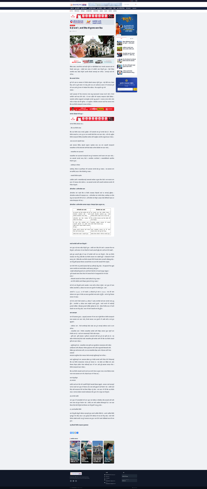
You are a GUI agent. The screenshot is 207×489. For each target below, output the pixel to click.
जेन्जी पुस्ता (82, 11)
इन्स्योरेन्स (100, 8)
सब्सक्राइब (136, 89)
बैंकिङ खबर (84, 8)
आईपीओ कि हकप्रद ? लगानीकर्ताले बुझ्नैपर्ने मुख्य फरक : (85, 461)
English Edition (135, 487)
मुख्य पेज (72, 8)
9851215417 (107, 476)
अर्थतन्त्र (110, 8)
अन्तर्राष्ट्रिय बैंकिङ (121, 8)
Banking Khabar (74, 487)
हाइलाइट (101, 11)
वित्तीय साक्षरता (93, 8)
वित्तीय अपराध (77, 11)
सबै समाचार (128, 8)
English (134, 8)
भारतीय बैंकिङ (95, 11)
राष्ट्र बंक (106, 11)
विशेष (114, 8)
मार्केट (105, 8)
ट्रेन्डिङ (132, 38)
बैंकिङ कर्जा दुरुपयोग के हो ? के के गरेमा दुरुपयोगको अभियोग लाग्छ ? (109, 461)
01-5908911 (107, 478)
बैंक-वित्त (110, 11)
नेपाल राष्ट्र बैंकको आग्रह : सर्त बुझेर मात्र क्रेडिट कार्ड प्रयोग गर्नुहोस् (97, 461)
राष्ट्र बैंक (78, 8)
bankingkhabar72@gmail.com (110, 481)
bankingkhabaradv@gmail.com (111, 483)
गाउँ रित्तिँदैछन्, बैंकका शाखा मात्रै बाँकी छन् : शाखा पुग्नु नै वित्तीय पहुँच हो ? (75, 461)
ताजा (121, 38)
